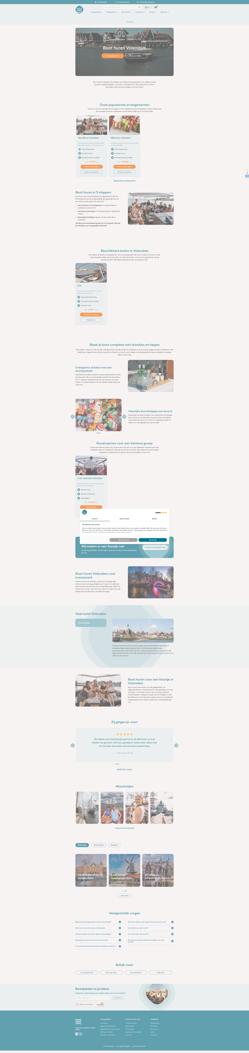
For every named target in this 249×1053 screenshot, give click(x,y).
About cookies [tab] (124, 518)
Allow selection (123, 540)
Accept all (152, 540)
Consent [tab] (94, 518)
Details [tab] (154, 518)
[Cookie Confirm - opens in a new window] (161, 512)
